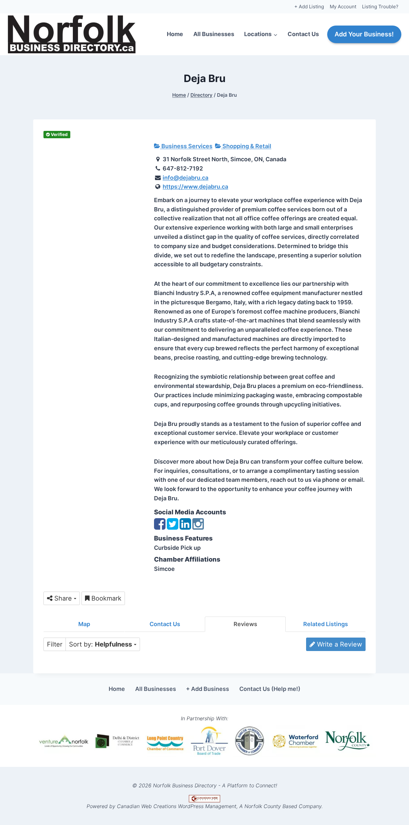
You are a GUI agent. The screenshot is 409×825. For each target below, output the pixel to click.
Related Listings (325, 624)
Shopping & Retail (246, 146)
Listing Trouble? (380, 7)
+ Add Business (207, 688)
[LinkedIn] (185, 527)
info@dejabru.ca (185, 177)
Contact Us (303, 34)
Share (63, 598)
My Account (343, 7)
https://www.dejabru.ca (195, 186)
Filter (54, 644)
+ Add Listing (309, 7)
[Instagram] (198, 527)
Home (175, 34)
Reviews (245, 624)
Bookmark (105, 598)
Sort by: (100, 644)
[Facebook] (160, 527)
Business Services (186, 146)
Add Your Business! (364, 34)
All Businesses (213, 34)
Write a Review (338, 644)
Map (84, 624)
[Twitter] (172, 527)
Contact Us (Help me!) (269, 688)
